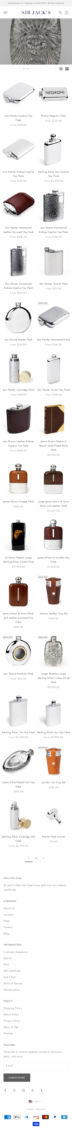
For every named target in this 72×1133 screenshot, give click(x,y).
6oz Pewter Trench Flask (53, 283)
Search (7, 958)
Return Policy (11, 1014)
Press (6, 921)
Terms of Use (10, 1027)
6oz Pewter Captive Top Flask (18, 118)
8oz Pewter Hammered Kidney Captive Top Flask (18, 286)
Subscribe (17, 1078)
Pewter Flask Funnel (53, 836)
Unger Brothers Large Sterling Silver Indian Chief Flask (54, 678)
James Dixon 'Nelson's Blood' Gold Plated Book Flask (53, 446)
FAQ (6, 964)
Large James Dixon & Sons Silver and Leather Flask (53, 503)
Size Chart (9, 977)
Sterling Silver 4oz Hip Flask (53, 732)
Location (8, 915)
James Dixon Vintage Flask (18, 501)
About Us (8, 908)
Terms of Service (13, 983)
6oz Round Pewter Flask (19, 339)
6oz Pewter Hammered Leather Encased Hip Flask (18, 230)
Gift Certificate (12, 971)
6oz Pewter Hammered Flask (53, 339)
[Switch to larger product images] (61, 68)
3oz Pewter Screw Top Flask (53, 390)
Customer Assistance (15, 952)
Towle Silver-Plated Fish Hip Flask (18, 784)
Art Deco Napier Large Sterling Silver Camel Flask (18, 559)
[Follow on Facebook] (5, 1090)
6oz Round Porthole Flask (18, 673)
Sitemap (8, 1033)
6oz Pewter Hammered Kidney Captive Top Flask (53, 230)
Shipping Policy (12, 1008)
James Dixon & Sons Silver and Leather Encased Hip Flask (18, 618)
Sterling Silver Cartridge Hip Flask (18, 839)
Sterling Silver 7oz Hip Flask (18, 732)
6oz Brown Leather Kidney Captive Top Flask (18, 443)
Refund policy (11, 990)
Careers (7, 927)
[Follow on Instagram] (23, 1090)
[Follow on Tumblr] (41, 1090)
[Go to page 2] (43, 858)
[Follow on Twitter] (14, 1090)
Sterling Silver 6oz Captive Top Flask (53, 174)
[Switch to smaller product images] (67, 68)
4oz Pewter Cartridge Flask (18, 390)
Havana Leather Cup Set (54, 613)
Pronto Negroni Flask (53, 115)
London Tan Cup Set (54, 782)
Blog (6, 933)
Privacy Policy (11, 1021)
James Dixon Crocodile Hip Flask (54, 559)
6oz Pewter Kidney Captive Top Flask (18, 174)
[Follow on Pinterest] (32, 1090)
